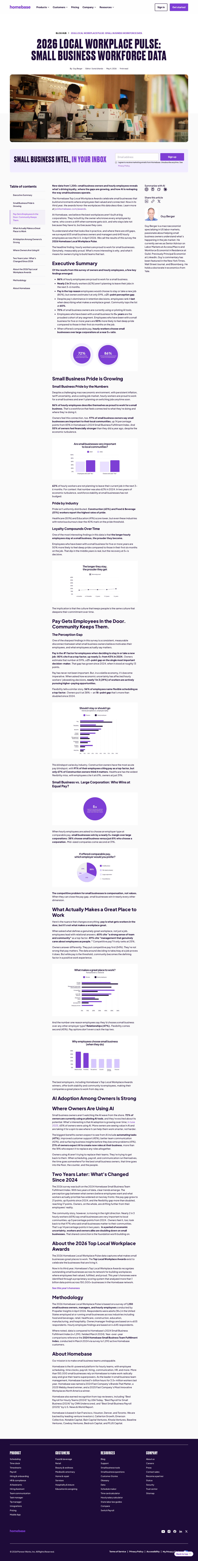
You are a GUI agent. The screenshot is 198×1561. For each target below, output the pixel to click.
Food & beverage (63, 1459)
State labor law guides (111, 1501)
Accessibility (153, 1551)
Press (148, 1467)
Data (103, 1484)
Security (150, 1484)
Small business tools (110, 1467)
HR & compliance (18, 1480)
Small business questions (113, 1471)
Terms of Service (117, 1551)
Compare (105, 1506)
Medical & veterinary (65, 1471)
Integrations (16, 1506)
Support (105, 1463)
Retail (58, 1463)
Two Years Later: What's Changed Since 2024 (24, 260)
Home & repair (62, 1476)
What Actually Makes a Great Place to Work (26, 230)
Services (59, 1480)
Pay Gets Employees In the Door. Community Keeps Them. (25, 217)
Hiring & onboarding (19, 1476)
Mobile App (15, 1514)
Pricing (75, 7)
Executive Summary (22, 195)
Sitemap (150, 1493)
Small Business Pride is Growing (23, 204)
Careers (150, 1463)
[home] (20, 7)
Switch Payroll (107, 1510)
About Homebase (21, 288)
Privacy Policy (136, 1551)
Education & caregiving (66, 1489)
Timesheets (15, 1467)
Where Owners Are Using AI (26, 250)
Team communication (20, 1493)
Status (149, 1480)
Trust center (152, 1489)
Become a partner (155, 1476)
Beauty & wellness (64, 1467)
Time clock (15, 1463)
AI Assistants (16, 1484)
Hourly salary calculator (112, 1497)
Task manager (16, 1497)
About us (150, 1459)
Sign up (172, 156)
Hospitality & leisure (64, 1484)
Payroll (13, 1471)
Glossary (105, 1480)
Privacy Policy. (124, 166)
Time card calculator (110, 1493)
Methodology (20, 280)
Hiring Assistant (17, 1489)
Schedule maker (108, 1489)
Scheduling (15, 1459)
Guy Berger (77, 69)
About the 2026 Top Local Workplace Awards (25, 271)
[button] (42, 7)
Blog (103, 1459)
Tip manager (16, 1501)
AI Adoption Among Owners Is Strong (27, 241)
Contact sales (152, 1471)
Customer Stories (109, 1476)
